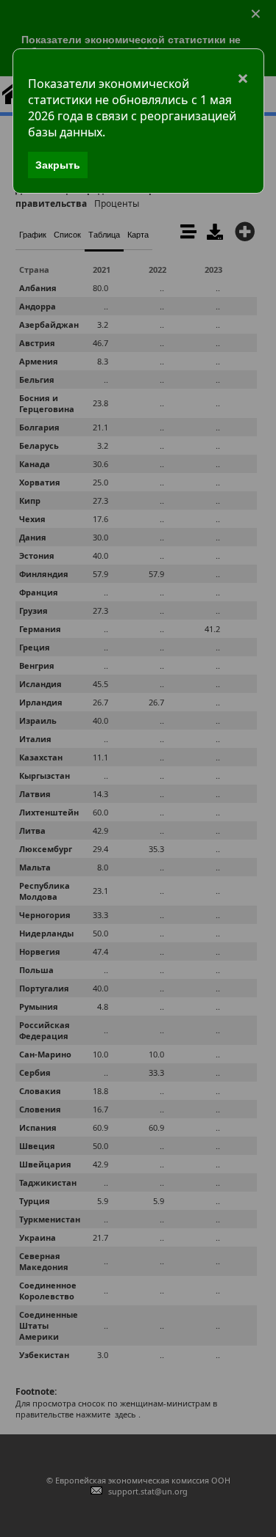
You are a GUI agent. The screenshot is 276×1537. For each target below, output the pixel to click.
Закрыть (57, 165)
